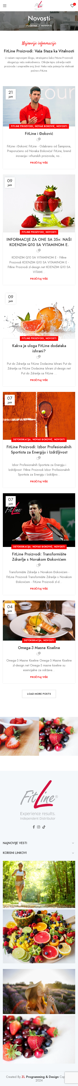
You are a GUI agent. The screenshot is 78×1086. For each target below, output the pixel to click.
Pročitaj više (39, 162)
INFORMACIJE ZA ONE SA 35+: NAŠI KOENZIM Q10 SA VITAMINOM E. (39, 242)
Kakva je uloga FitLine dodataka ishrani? (39, 348)
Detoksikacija (22, 439)
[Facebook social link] (34, 827)
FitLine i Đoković (39, 133)
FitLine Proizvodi (22, 126)
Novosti (61, 126)
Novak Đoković (45, 126)
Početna (32, 25)
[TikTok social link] (44, 827)
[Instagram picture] (19, 736)
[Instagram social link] (38, 827)
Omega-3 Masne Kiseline (39, 648)
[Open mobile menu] (5, 5)
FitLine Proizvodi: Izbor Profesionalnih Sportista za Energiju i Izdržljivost (39, 449)
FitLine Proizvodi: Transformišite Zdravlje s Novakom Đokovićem (39, 556)
